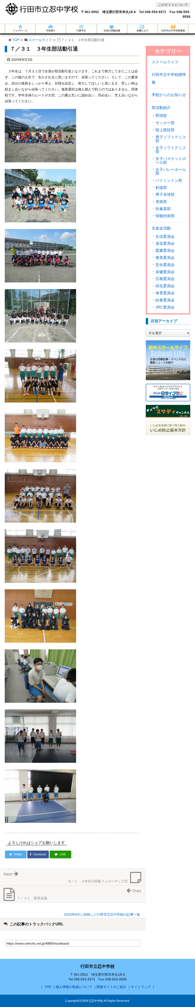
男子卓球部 (165, 195)
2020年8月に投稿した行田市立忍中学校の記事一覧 (102, 914)
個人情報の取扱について (74, 987)
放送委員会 (165, 243)
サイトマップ (141, 987)
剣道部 (161, 188)
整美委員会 (165, 258)
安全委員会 (165, 265)
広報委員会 (165, 279)
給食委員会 (165, 300)
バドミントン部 (169, 181)
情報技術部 (165, 216)
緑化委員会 (165, 286)
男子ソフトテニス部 (171, 139)
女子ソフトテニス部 (171, 150)
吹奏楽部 (163, 209)
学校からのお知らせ (169, 95)
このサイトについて (173, 5)
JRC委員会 (165, 307)
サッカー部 (165, 123)
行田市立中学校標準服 (169, 78)
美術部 (161, 202)
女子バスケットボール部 (171, 160)
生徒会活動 (161, 228)
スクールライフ (40, 40)
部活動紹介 (161, 108)
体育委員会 (165, 293)
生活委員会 (165, 237)
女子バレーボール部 (171, 171)
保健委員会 (165, 272)
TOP (15, 40)
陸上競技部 (165, 130)
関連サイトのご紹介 (112, 987)
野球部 (161, 116)
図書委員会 (165, 251)
